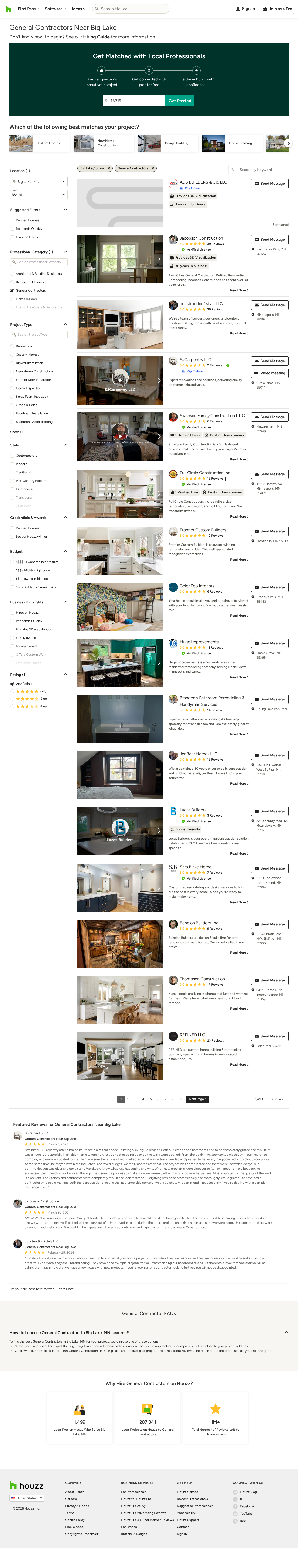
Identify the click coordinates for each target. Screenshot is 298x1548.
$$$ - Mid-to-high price (33, 570)
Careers (71, 1499)
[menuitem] (28, 9)
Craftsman (23, 506)
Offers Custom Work (31, 655)
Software (54, 8)
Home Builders (27, 299)
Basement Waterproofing (34, 422)
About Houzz (74, 1492)
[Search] (97, 9)
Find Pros (27, 8)
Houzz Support (188, 1520)
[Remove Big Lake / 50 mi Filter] (109, 168)
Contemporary (26, 456)
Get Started (180, 100)
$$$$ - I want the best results (37, 562)
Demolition (24, 346)
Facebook (247, 1506)
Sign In (182, 1534)
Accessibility (186, 1513)
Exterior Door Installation (34, 380)
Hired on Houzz (27, 237)
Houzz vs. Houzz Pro (136, 1499)
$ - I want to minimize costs (36, 587)
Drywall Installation (29, 363)
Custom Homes (27, 355)
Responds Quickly (29, 229)
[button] (196, 250)
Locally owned (26, 646)
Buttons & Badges (134, 1534)
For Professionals (133, 1492)
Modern (21, 464)
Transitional (24, 498)
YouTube (246, 1514)
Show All (16, 432)
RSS (243, 1521)
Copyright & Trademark (82, 1534)
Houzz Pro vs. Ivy (133, 1506)
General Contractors (31, 290)
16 (181, 1099)
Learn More (65, 1289)
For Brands (129, 1527)
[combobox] (130, 9)
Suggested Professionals (195, 1506)
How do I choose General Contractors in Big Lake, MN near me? (69, 1332)
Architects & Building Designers (39, 274)
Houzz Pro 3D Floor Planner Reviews (147, 1520)
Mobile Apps (74, 1527)
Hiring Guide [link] (96, 37)
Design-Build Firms (30, 282)
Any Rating (24, 684)
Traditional (23, 472)
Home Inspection (28, 388)
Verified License (27, 220)
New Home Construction (34, 371)
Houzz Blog (248, 1492)
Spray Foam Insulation (32, 397)
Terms (69, 1513)
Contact (183, 1527)
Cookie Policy (75, 1520)
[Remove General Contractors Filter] (153, 168)
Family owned (26, 638)
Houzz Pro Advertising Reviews (143, 1513)
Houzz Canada (187, 1492)
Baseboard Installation (32, 413)
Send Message (273, 183)
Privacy (70, 1506)
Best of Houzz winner (31, 537)
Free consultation (28, 663)
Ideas (77, 8)
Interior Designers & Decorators (39, 307)
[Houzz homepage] (8, 9)
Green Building (26, 405)
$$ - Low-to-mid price (32, 579)
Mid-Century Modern (31, 481)
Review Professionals (192, 1499)
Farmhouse (24, 489)
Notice (84, 1506)
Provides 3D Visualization (34, 629)
